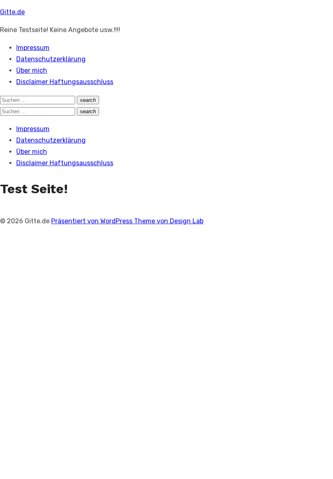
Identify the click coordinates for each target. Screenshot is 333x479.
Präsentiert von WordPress (92, 221)
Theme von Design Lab (168, 221)
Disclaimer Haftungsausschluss (64, 82)
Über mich (31, 70)
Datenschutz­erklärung (51, 59)
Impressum (33, 48)
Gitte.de (12, 12)
